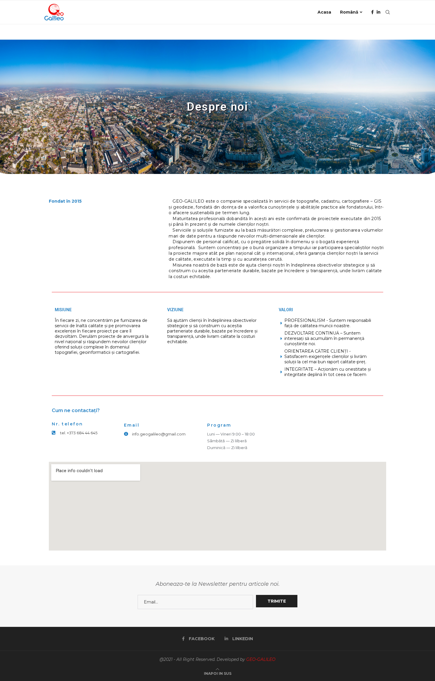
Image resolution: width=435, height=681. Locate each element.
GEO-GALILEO (261, 659)
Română (349, 12)
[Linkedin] (378, 12)
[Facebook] (372, 12)
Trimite (277, 601)
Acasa (324, 12)
